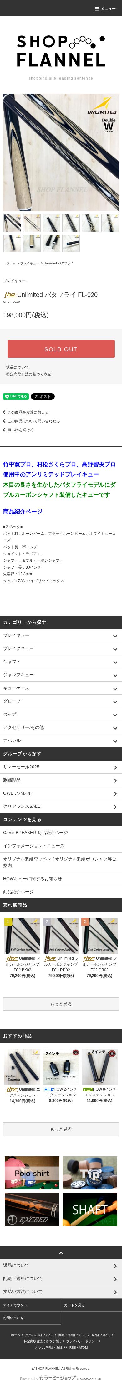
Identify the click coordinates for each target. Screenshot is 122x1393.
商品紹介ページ (18, 891)
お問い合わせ (13, 1318)
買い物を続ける (21, 430)
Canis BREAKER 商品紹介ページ (35, 832)
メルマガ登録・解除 (48, 1347)
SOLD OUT (61, 349)
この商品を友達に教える (28, 412)
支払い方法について (39, 1335)
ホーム (11, 263)
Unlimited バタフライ (59, 263)
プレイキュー (29, 263)
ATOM (83, 1347)
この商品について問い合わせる (34, 421)
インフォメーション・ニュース (33, 845)
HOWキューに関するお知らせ (32, 878)
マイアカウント (15, 1305)
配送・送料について (72, 1335)
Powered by (29, 1378)
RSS (72, 1347)
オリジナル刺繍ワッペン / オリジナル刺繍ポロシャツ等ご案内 (59, 862)
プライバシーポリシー (82, 1341)
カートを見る (74, 1305)
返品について (17, 367)
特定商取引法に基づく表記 (28, 374)
